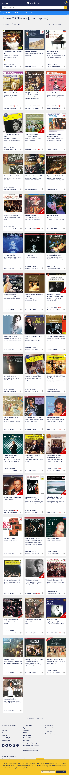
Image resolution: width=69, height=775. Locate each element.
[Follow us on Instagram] (14, 745)
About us (4, 728)
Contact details (49, 728)
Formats (20, 13)
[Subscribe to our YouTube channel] (18, 745)
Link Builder (26, 740)
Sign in (25, 728)
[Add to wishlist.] (21, 66)
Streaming (26, 730)
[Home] (3, 13)
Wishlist (25, 733)
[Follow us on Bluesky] (11, 745)
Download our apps (50, 734)
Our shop (4, 733)
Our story (4, 735)
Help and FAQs (27, 738)
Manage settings (47, 772)
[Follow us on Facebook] (3, 745)
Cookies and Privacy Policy (30, 750)
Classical (11, 13)
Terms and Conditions (29, 748)
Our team (4, 730)
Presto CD (29, 13)
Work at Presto (6, 740)
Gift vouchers (27, 735)
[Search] (65, 7)
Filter (18, 24)
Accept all (62, 772)
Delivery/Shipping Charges (30, 743)
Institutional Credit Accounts (31, 745)
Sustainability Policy (7, 738)
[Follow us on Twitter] (7, 745)
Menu (6, 3)
